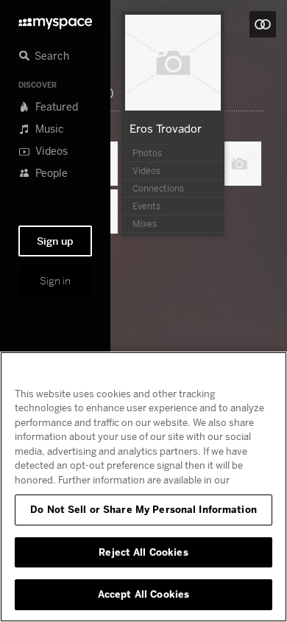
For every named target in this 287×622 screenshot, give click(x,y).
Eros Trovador (166, 128)
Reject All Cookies (143, 552)
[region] (143, 487)
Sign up (55, 241)
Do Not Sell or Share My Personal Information (143, 509)
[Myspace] (55, 19)
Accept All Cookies (143, 594)
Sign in (55, 280)
